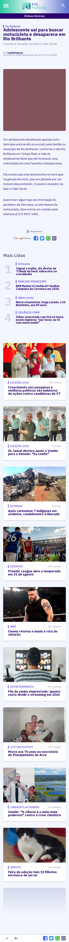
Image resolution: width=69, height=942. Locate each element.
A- (7, 938)
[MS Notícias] (34, 6)
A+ (16, 938)
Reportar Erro (36, 231)
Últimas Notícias (34, 16)
